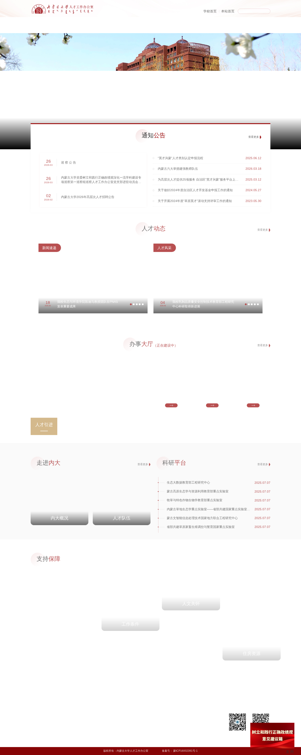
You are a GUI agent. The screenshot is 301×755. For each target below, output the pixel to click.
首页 (35, 27)
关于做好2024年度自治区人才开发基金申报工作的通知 (195, 186)
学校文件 (122, 730)
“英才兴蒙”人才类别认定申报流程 (180, 154)
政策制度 (224, 27)
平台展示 (66, 730)
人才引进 (66, 720)
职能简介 (48, 720)
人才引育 (108, 27)
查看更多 (253, 136)
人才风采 (85, 725)
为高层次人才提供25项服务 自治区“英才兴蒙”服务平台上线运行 (201, 175)
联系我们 (48, 725)
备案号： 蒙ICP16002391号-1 (180, 750)
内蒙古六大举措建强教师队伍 (178, 165)
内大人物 (185, 27)
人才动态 (146, 27)
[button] (127, 304)
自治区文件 (124, 725)
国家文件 (122, 720)
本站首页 (227, 11)
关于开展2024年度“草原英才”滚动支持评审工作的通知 (195, 197)
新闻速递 (85, 720)
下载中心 (262, 27)
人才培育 (66, 725)
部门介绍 (69, 27)
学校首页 (210, 11)
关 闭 (290, 752)
